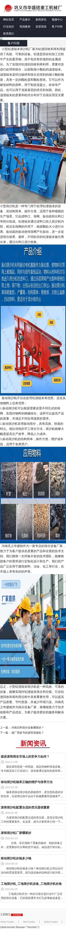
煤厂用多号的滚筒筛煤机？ (28, 732)
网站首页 (8, 19)
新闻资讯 (41, 19)
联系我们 (8, 33)
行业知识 (8, 26)
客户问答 (57, 26)
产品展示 (24, 19)
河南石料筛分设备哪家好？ (28, 727)
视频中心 (57, 19)
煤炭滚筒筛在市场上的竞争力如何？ (25, 756)
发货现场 (41, 26)
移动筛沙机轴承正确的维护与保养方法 (27, 782)
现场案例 (24, 26)
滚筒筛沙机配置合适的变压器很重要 (25, 807)
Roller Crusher (51, 922)
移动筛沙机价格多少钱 (16, 858)
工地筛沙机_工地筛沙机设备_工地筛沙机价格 (31, 883)
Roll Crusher (29, 922)
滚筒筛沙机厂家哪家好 (16, 833)
